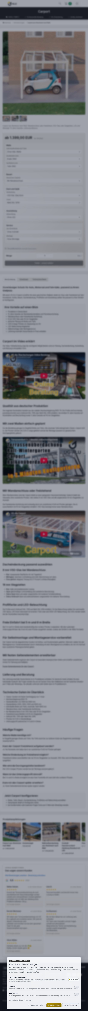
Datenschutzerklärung (16, 1000)
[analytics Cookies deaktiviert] (76, 987)
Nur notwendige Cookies (35, 1005)
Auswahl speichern (70, 1005)
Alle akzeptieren (54, 1005)
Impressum (28, 1000)
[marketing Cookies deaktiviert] (76, 994)
